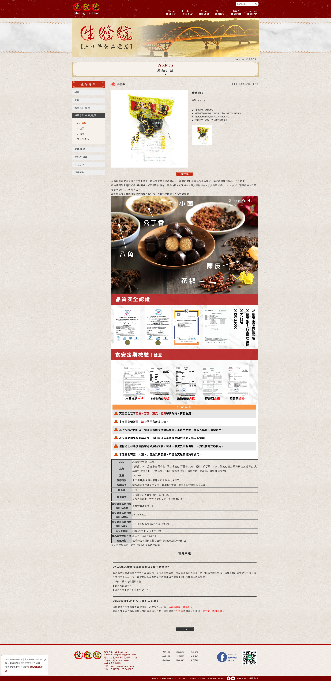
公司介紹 (171, 12)
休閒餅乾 (79, 165)
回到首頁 (194, 652)
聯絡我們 (252, 12)
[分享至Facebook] (229, 678)
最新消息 (204, 12)
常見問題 (236, 12)
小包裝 (82, 123)
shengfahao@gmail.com (124, 655)
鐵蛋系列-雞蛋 (82, 108)
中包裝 (80, 128)
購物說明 (220, 12)
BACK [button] (184, 629)
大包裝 (80, 133)
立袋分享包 (83, 139)
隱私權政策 (254, 678)
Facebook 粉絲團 (228, 657)
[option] (149, 129)
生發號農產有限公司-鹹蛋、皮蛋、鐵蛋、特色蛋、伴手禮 (86, 9)
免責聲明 (194, 660)
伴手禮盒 (79, 172)
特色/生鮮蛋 (80, 157)
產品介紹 (187, 12)
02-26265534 (122, 652)
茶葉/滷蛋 (79, 149)
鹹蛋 (76, 92)
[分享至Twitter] (233, 678)
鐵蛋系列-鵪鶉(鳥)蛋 (85, 115)
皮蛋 (76, 100)
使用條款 (194, 656)
